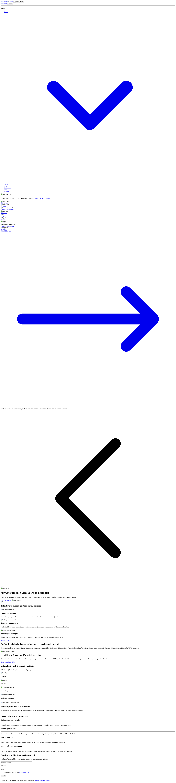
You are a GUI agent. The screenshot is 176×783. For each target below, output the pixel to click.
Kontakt (6, 191)
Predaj (2, 216)
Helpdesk (3, 229)
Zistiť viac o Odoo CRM (8, 662)
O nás (6, 186)
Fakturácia (4, 213)
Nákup (3, 223)
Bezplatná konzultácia (7, 640)
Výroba (3, 219)
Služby (6, 184)
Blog (5, 189)
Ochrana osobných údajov (42, 198)
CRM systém (4, 203)
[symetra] (7, 1)
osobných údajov (24, 772)
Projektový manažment (7, 226)
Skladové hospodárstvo (7, 209)
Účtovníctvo (4, 206)
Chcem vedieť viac (6, 600)
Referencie (7, 188)
